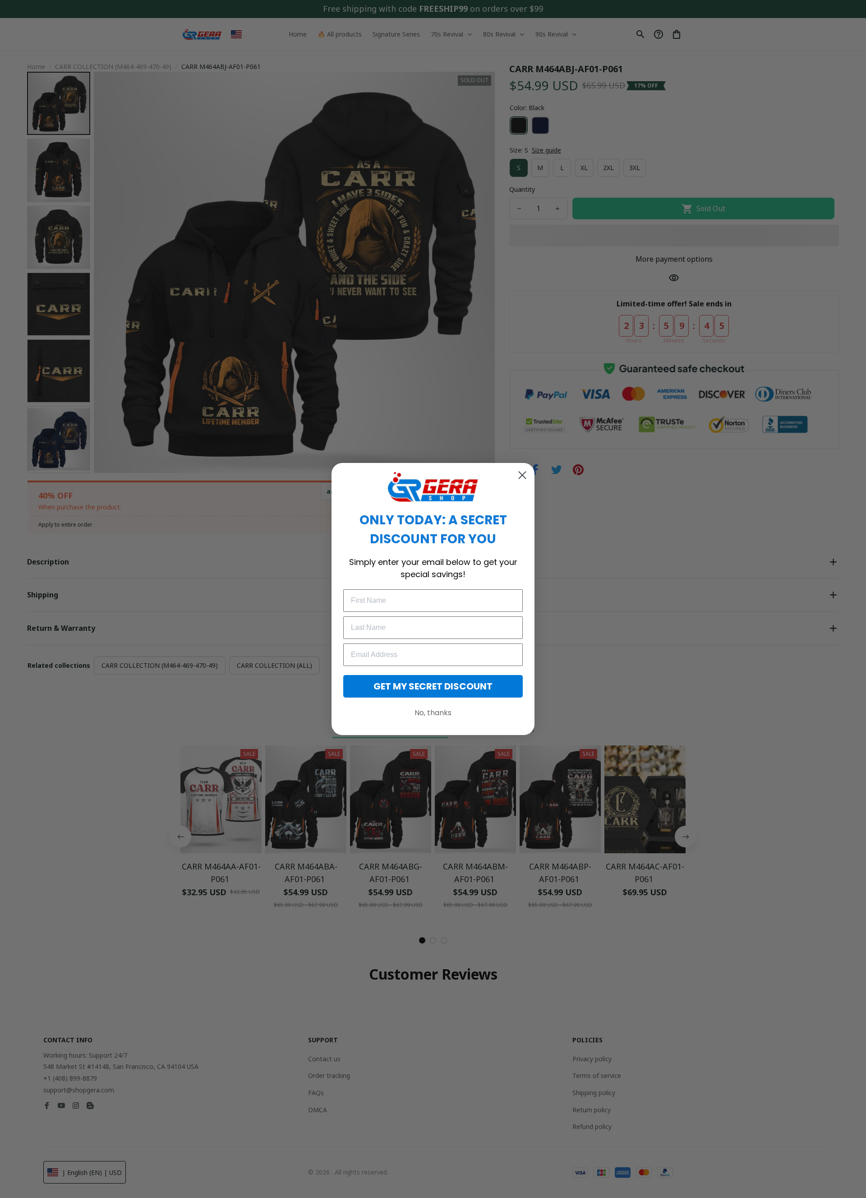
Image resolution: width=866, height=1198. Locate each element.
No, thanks (433, 713)
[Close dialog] (522, 475)
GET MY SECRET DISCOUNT (433, 686)
